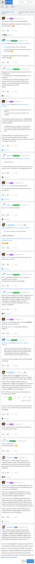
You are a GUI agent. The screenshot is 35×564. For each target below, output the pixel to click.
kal (7, 225)
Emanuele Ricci (10, 457)
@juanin (4, 43)
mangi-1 (8, 40)
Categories (12, 7)
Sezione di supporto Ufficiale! (21, 43)
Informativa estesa (11, 557)
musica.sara (9, 69)
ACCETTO (30, 561)
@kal (3, 21)
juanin (7, 18)
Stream (2, 7)
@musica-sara (6, 104)
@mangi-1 (11, 327)
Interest (7, 7)
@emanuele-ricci (7, 485)
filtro (7, 441)
